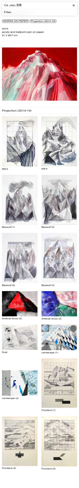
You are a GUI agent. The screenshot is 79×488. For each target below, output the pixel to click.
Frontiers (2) (9, 468)
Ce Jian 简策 (12, 5)
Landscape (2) (10, 398)
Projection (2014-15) (43, 21)
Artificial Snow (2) (12, 318)
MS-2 (5, 169)
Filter (7, 12)
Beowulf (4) (48, 285)
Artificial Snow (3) (51, 319)
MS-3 (44, 169)
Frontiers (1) (48, 410)
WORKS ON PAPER (15, 21)
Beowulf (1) (8, 227)
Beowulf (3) (8, 285)
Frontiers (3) (48, 469)
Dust (4, 352)
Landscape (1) (50, 352)
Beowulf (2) (48, 227)
